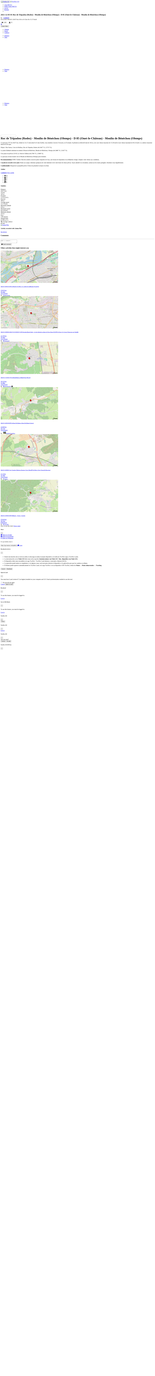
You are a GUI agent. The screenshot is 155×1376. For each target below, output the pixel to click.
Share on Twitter (7, 535)
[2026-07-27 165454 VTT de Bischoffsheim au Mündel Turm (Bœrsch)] (29, 373)
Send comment (7, 244)
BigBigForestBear (10, 433)
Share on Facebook (7, 536)
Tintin (6, 479)
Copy (20, 545)
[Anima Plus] (5, 225)
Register (6, 10)
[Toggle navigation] (5, 2)
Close (2, 621)
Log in (6, 8)
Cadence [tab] (6, 32)
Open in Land (9, 584)
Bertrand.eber (8, 386)
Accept (8, 641)
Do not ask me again (9, 582)
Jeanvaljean (7, 295)
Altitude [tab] (6, 29)
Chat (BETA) (8, 5)
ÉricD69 (7, 524)
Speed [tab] (6, 31)
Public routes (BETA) (10, 6)
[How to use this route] (1, 24)
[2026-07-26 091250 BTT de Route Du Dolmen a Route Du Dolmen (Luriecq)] (29, 419)
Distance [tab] (6, 35)
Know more (17, 526)
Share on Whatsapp (7, 538)
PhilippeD (6, 341)
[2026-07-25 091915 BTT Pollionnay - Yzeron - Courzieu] (29, 511)
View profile (10, 173)
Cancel (3, 569)
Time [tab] (5, 37)
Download (9, 569)
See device (4, 232)
